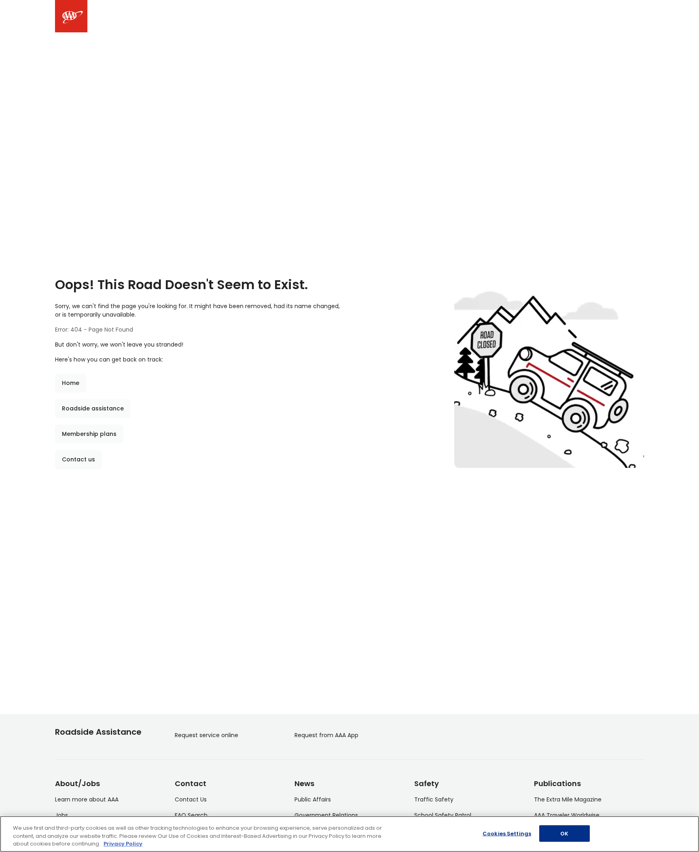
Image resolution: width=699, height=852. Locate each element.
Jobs (61, 815)
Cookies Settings (507, 833)
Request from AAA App (326, 735)
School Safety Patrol (442, 815)
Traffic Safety (433, 799)
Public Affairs (312, 799)
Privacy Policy (123, 844)
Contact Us (191, 799)
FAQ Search (191, 815)
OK (564, 833)
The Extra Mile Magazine (568, 799)
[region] (349, 834)
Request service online (206, 735)
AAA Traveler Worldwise (566, 815)
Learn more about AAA (87, 799)
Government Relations (326, 815)
